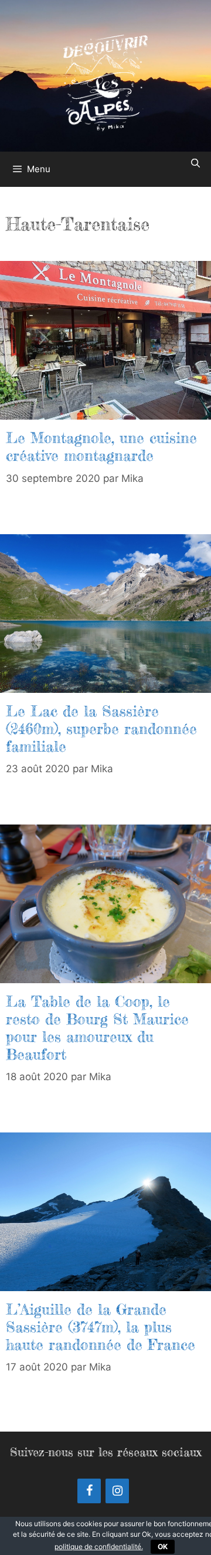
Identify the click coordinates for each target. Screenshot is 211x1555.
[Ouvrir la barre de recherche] (195, 163)
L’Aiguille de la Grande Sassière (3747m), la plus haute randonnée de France (100, 1327)
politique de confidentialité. (99, 1546)
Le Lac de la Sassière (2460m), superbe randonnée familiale (101, 728)
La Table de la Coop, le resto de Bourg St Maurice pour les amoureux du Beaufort (97, 1028)
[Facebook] (89, 1491)
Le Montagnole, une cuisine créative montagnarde (101, 446)
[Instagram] (117, 1491)
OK (163, 1546)
